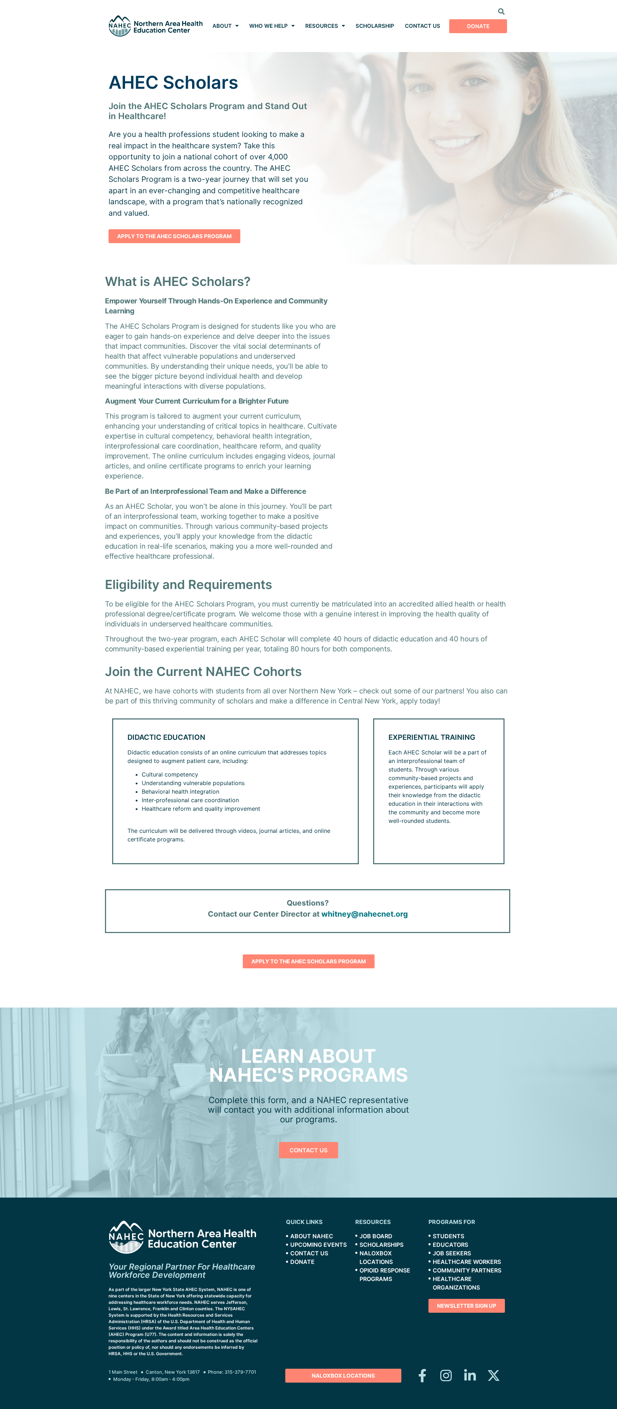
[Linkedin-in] (470, 1376)
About (222, 25)
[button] (501, 11)
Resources (321, 25)
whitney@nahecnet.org (364, 914)
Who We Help (268, 25)
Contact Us (422, 25)
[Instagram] (446, 1376)
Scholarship (375, 25)
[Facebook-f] (422, 1376)
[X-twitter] (494, 1376)
